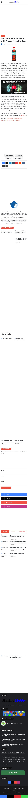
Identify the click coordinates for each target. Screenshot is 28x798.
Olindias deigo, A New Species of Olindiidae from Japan (18, 656)
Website (3, 481)
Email (2, 476)
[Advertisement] (14, 19)
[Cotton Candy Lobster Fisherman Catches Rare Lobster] (7, 388)
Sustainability (18, 158)
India (3, 754)
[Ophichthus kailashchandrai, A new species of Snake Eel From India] (4, 536)
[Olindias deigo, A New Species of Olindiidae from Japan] (4, 657)
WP (22, 788)
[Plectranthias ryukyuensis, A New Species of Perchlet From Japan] (4, 549)
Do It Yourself (10, 752)
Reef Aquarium (4, 761)
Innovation (19, 155)
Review (24, 761)
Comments (22, 531)
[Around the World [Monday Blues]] (21, 388)
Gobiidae (22, 752)
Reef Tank (19, 761)
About (7, 792)
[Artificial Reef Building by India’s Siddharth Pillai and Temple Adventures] (21, 233)
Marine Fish (14, 757)
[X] (7, 163)
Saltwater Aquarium (5, 764)
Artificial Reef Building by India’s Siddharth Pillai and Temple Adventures (21, 240)
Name (2, 470)
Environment (9, 155)
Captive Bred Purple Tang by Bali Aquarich (6, 333)
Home (4, 792)
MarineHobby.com (14, 790)
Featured (17, 752)
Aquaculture (4, 752)
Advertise (12, 792)
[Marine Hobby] (14, 2)
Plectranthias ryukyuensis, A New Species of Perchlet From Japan (18, 548)
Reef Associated (12, 761)
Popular (13, 531)
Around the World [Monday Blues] (19, 441)
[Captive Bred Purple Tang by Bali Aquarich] (7, 281)
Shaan (4, 44)
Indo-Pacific (8, 754)
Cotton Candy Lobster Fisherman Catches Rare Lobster (7, 442)
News (3, 35)
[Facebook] (3, 163)
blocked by (14, 773)
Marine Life (4, 759)
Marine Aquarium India (6, 757)
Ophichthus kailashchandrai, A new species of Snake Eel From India (17, 536)
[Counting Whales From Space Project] (4, 603)
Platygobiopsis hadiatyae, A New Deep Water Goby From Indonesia (18, 542)
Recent (5, 531)
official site (23, 115)
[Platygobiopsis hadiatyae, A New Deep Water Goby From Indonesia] (4, 543)
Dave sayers (9, 721)
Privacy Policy (18, 792)
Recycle (9, 158)
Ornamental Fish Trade (12, 759)
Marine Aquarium (15, 754)
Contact (23, 792)
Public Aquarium (21, 759)
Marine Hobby (21, 757)
